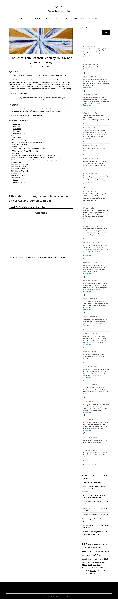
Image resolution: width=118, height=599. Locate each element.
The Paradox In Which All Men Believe (26, 151)
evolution (96, 551)
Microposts (65, 18)
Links (56, 18)
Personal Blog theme (70, 596)
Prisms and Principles (20, 140)
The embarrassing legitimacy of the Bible (95, 514)
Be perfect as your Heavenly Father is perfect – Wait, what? (33, 158)
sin (107, 567)
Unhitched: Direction (20, 166)
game (84, 555)
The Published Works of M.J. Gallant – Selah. (31, 207)
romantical (86, 567)
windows (104, 570)
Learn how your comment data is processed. (51, 257)
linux (86, 562)
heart (96, 559)
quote (94, 565)
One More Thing (19, 175)
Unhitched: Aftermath (20, 171)
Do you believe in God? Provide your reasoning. (29, 142)
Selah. (59, 6)
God (95, 555)
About (22, 18)
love (92, 562)
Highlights (47, 18)
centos (100, 544)
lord (89, 562)
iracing (101, 559)
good (103, 555)
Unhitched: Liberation (20, 169)
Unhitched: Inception (20, 164)
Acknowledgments (19, 133)
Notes (15, 180)
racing (99, 565)
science (100, 568)
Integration (17, 173)
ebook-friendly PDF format (34, 115)
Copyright (16, 127)
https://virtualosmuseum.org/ (99, 165)
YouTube (90, 573)
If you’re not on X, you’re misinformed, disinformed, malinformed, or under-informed (94, 489)
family (107, 551)
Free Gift (38, 18)
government (91, 559)
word (83, 574)
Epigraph (16, 131)
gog (100, 555)
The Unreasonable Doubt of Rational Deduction (30, 149)
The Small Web (93, 18)
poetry (90, 565)
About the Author (19, 182)
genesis (89, 555)
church (100, 547)
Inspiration (17, 138)
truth (87, 571)
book (89, 544)
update (93, 570)
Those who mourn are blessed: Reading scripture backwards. (34, 155)
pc (106, 562)
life (83, 562)
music (102, 562)
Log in (8, 588)
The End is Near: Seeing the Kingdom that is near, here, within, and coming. (39, 160)
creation (86, 550)
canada (95, 544)
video (99, 570)
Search (84, 28)
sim (104, 568)
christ (105, 544)
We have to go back (20, 144)
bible (85, 543)
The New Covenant (78, 18)
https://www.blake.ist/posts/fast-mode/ (96, 120)
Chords (29, 18)
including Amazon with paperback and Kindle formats (42, 111)
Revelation (17, 162)
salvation (94, 568)
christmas (94, 547)
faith (102, 551)
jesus (105, 558)
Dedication (17, 129)
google (85, 559)
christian (86, 547)
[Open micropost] (84, 60)
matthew (97, 562)
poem (84, 564)
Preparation (17, 147)
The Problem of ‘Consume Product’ (93, 482)
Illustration (17, 153)
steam (83, 570)
